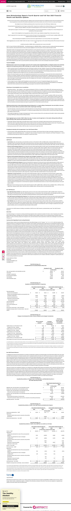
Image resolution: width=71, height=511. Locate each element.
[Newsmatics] (3, 259)
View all (68, 1)
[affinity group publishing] (3, 257)
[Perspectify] (3, 254)
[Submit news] (3, 252)
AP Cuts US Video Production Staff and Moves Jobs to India (41, 1)
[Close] (18, 490)
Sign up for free (10, 506)
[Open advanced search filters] (58, 11)
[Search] (56, 11)
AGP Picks (3, 1)
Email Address (5, 501)
